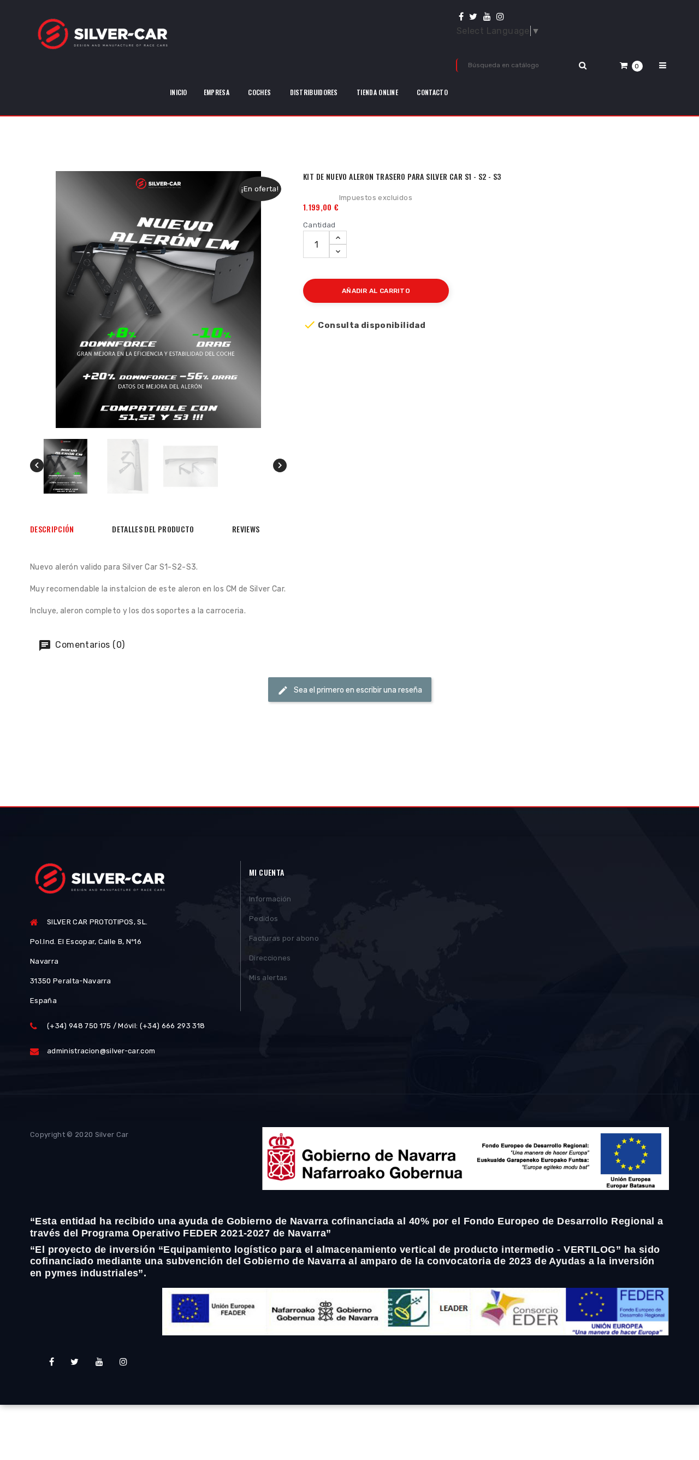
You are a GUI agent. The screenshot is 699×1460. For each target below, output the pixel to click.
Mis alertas (268, 978)
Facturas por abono (284, 938)
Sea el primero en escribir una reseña (357, 690)
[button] (631, 65)
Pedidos (263, 918)
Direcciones (270, 958)
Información (270, 899)
